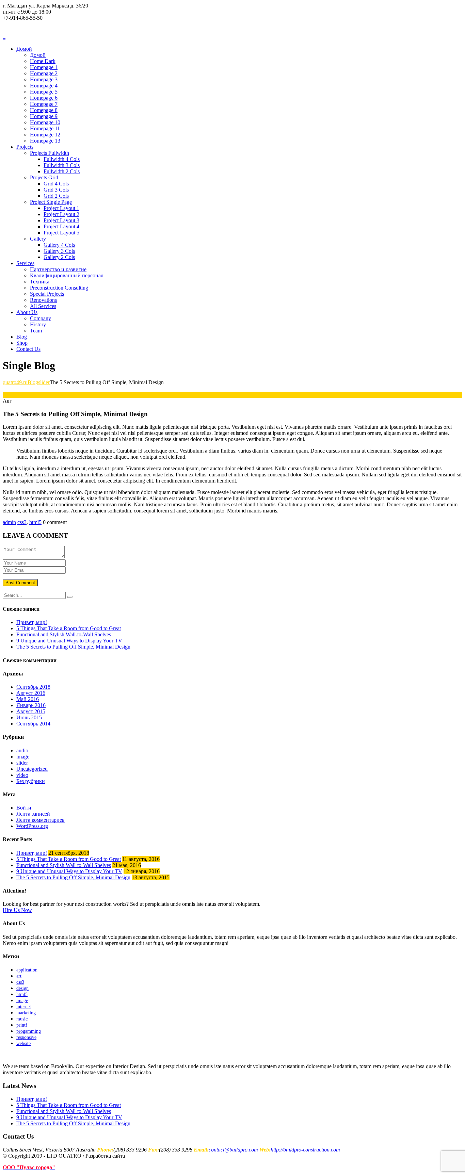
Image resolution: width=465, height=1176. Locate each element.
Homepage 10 (45, 122)
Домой (24, 49)
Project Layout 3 (61, 220)
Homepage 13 (45, 141)
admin (9, 522)
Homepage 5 (44, 92)
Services (25, 263)
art (18, 976)
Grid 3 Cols (56, 190)
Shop (22, 343)
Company (40, 318)
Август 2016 (30, 693)
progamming (28, 1031)
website (23, 1043)
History (38, 324)
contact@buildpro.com (233, 1150)
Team (36, 330)
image (22, 757)
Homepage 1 (44, 67)
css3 (22, 522)
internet (23, 1006)
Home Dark (42, 61)
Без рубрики (30, 781)
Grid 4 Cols (56, 183)
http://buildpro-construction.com (305, 1150)
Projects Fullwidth (49, 153)
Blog (21, 337)
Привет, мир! (31, 622)
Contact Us (28, 349)
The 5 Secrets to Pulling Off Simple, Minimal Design (73, 647)
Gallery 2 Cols (59, 257)
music (22, 1019)
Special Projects (47, 294)
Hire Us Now (17, 910)
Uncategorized (32, 769)
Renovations (43, 300)
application (26, 970)
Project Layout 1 (61, 208)
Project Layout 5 (61, 232)
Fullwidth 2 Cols (62, 171)
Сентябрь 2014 (33, 723)
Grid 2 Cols (56, 196)
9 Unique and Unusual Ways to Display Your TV (69, 640)
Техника (39, 281)
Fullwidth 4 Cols (62, 159)
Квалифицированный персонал (66, 275)
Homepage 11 (45, 128)
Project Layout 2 (61, 214)
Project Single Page (51, 202)
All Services (43, 306)
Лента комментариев (40, 820)
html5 (35, 522)
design (22, 988)
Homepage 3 (44, 79)
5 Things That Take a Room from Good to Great (68, 628)
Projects (24, 147)
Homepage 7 (44, 104)
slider (22, 763)
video (22, 775)
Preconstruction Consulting (59, 288)
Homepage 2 (44, 73)
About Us (26, 312)
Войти (23, 808)
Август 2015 (30, 711)
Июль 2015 (29, 717)
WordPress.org (32, 826)
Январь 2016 (31, 705)
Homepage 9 (44, 116)
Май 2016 (27, 699)
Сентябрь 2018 (33, 687)
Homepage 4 (44, 85)
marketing (26, 1012)
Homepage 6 (44, 98)
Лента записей (33, 814)
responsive (26, 1037)
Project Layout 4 (61, 226)
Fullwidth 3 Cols (62, 165)
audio (22, 750)
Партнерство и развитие (58, 269)
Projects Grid (44, 177)
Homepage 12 (45, 134)
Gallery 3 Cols (59, 251)
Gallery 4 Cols (59, 245)
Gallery (38, 239)
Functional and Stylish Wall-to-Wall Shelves (63, 634)
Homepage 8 (44, 110)
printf (21, 1025)
